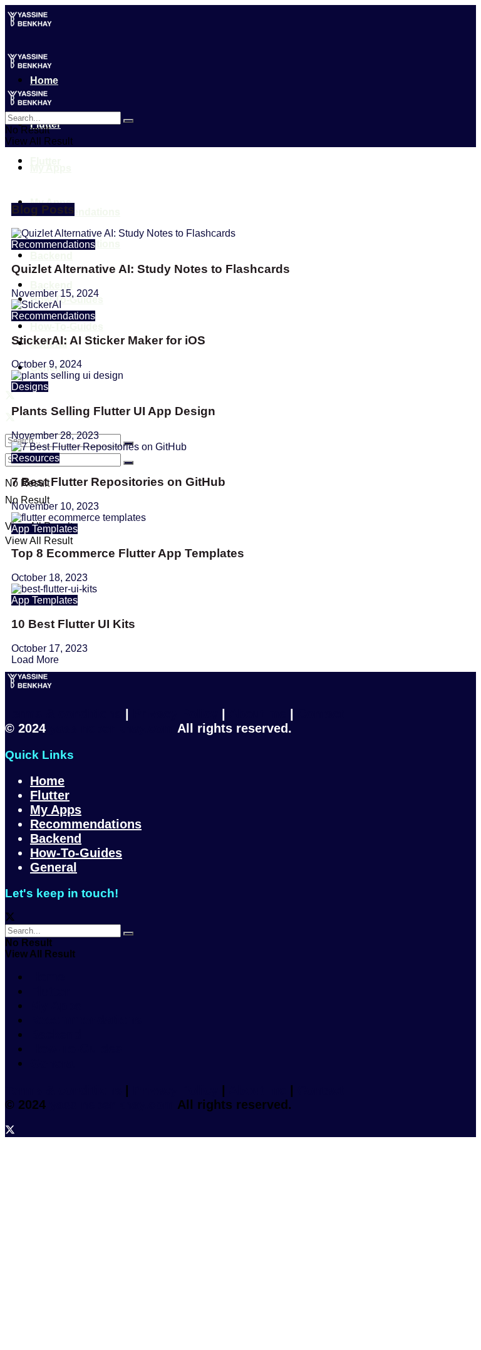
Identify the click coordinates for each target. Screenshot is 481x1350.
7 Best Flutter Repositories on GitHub (118, 481)
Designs (29, 386)
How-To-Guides (76, 853)
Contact (320, 714)
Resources (35, 458)
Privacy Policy (175, 714)
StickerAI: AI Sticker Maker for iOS (108, 340)
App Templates (44, 528)
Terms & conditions (63, 714)
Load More (35, 659)
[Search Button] (128, 121)
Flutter (45, 161)
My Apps (50, 168)
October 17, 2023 (49, 648)
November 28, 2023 (55, 435)
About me (257, 714)
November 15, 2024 (55, 293)
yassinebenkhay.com (111, 728)
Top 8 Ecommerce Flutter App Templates (127, 553)
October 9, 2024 (46, 364)
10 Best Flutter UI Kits (73, 624)
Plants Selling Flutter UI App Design (113, 411)
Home (47, 781)
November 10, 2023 (55, 506)
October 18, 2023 (49, 577)
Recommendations (53, 244)
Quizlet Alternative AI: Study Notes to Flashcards (150, 269)
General (53, 867)
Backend (55, 838)
